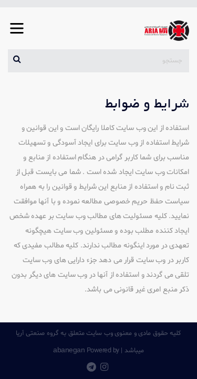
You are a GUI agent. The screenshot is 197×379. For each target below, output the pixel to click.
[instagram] (104, 368)
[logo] (162, 31)
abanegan (69, 349)
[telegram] (91, 368)
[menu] (17, 35)
